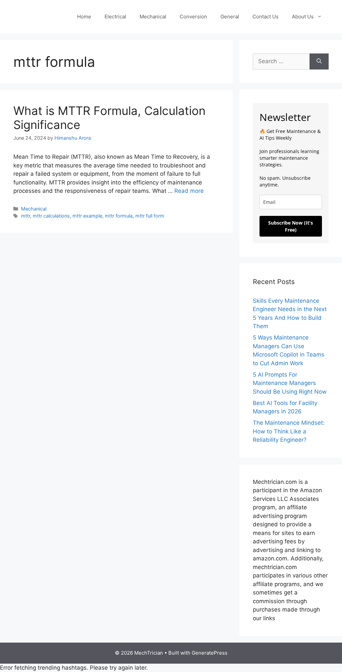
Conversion (193, 16)
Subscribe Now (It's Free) (290, 226)
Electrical (115, 16)
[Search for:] (281, 61)
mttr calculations (51, 216)
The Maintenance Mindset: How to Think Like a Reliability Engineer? (289, 431)
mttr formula (119, 216)
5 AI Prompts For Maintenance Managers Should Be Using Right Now (290, 383)
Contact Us (265, 16)
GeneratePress (209, 653)
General (229, 16)
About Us (303, 16)
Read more (189, 190)
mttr (25, 216)
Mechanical (153, 16)
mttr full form (149, 216)
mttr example (87, 216)
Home (84, 16)
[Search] (319, 61)
